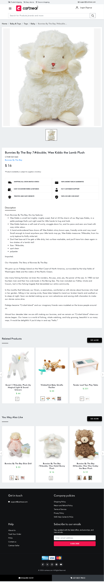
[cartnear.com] (27, 8)
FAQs (10, 538)
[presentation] (102, 374)
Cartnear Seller (13, 545)
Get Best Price (78, 578)
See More (94, 340)
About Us (11, 530)
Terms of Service (60, 509)
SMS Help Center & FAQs (63, 517)
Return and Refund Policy (63, 505)
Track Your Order (14, 534)
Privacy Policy (59, 513)
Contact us (12, 542)
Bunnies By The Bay (13, 160)
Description (10, 207)
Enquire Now (26, 578)
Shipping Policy (60, 502)
